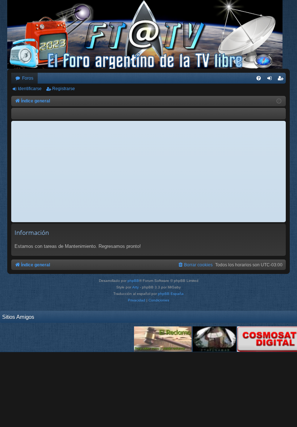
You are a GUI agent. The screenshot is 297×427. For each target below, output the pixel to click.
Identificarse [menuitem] (271, 80)
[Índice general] (148, 34)
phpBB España (171, 294)
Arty (135, 287)
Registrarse (63, 88)
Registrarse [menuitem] (282, 80)
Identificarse (30, 88)
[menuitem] (258, 78)
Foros (27, 78)
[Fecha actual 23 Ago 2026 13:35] (278, 101)
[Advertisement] (148, 171)
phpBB (133, 281)
